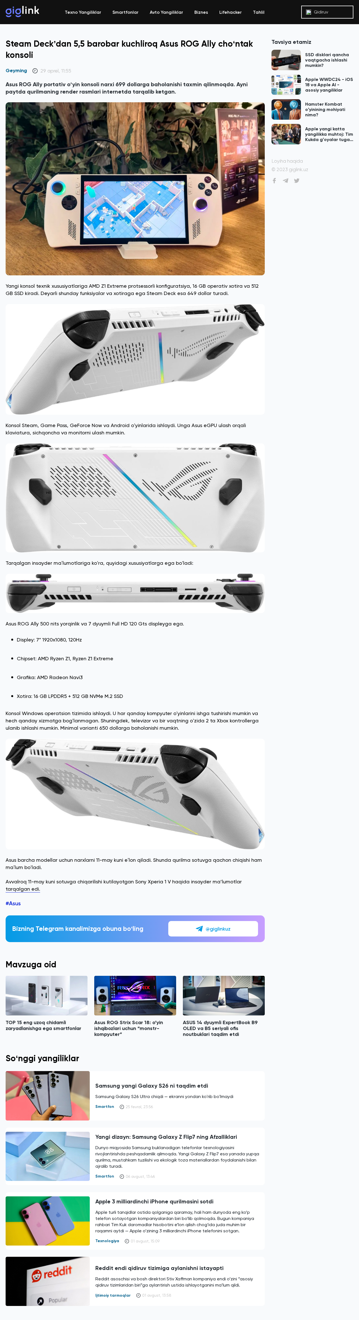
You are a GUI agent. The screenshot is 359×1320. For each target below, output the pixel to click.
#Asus (13, 903)
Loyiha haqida (287, 161)
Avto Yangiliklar (166, 12)
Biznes (201, 12)
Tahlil (258, 12)
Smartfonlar (125, 12)
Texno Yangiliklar (83, 12)
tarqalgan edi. (23, 889)
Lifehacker (230, 12)
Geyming (16, 71)
